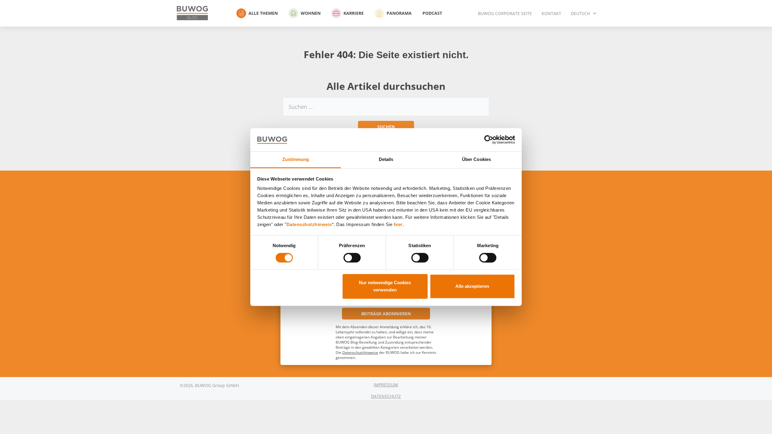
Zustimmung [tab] (295, 159)
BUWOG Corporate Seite (505, 13)
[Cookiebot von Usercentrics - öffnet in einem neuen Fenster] (488, 139)
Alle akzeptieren (472, 286)
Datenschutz (386, 396)
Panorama (399, 13)
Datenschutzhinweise (360, 352)
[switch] (352, 258)
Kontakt (551, 13)
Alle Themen (263, 13)
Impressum (386, 385)
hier (398, 224)
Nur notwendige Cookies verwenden (385, 286)
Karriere (353, 13)
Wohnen (311, 13)
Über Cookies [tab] (476, 159)
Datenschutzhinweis (309, 224)
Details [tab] (386, 159)
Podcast (432, 13)
